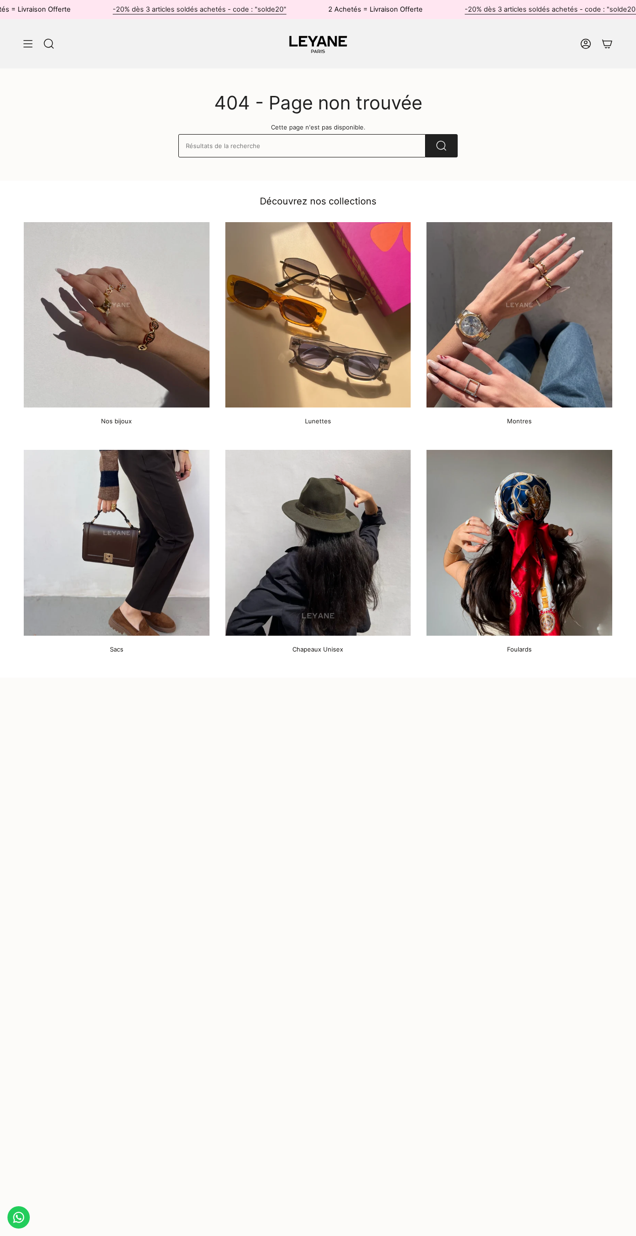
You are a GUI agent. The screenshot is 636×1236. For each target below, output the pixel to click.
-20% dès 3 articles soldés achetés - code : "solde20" (199, 9)
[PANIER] (607, 43)
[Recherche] (442, 145)
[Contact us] (18, 1217)
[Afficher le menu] (28, 43)
